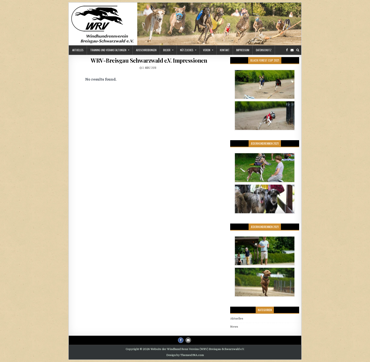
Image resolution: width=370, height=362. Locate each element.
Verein (206, 50)
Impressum (242, 50)
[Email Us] (292, 50)
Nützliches (186, 50)
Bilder (166, 50)
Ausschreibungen (146, 50)
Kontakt (225, 50)
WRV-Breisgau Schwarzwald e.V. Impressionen (149, 60)
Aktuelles (78, 50)
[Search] (297, 50)
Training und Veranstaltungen (108, 50)
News (234, 326)
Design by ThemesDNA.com (185, 355)
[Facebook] (287, 50)
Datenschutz (264, 50)
